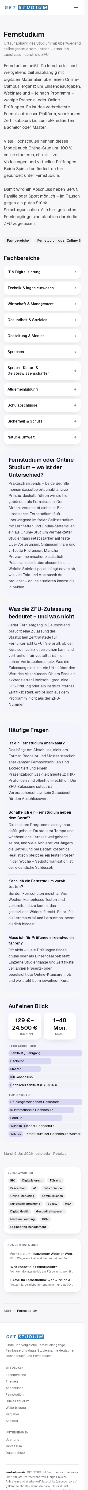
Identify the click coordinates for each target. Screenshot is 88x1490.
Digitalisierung (32, 1180)
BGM (45, 1219)
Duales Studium (17, 1401)
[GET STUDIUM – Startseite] (26, 7)
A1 (34, 1188)
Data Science (53, 1188)
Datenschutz (15, 1453)
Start (7, 1311)
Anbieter (12, 1421)
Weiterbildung (16, 1408)
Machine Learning (22, 1219)
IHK (12, 1180)
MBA (68, 1204)
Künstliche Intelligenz (25, 1204)
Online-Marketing (22, 1196)
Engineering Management (28, 1227)
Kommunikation (52, 1196)
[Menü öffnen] (76, 7)
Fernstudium (15, 1394)
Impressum (14, 1446)
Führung (55, 1180)
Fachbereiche (18, 240)
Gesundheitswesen (49, 1211)
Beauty (52, 1204)
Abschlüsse (14, 1388)
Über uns (12, 1439)
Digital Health (19, 1211)
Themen (12, 1381)
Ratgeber (12, 1414)
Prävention (18, 1188)
